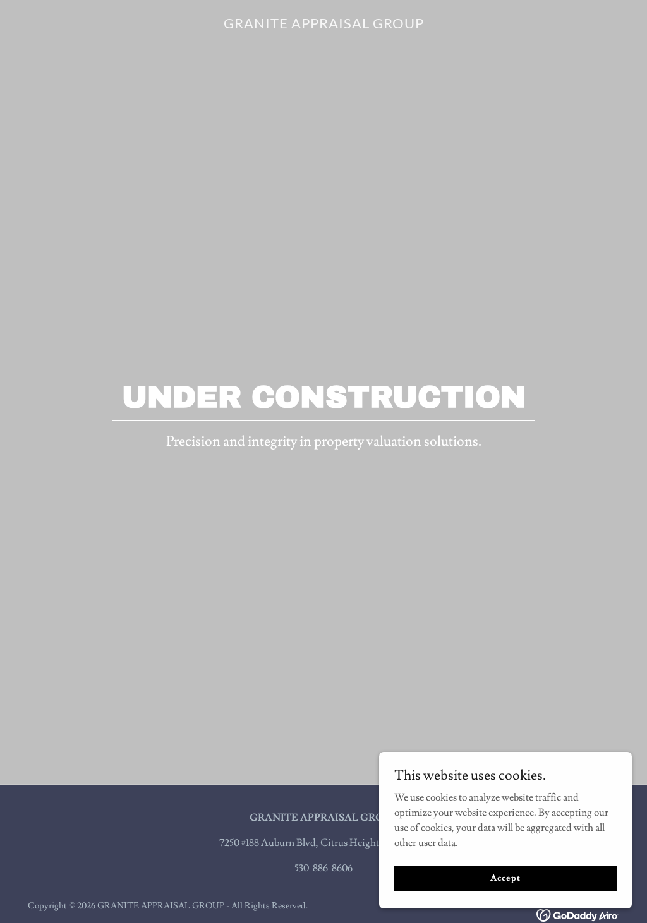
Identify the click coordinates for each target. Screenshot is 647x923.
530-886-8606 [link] (323, 868)
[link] (324, 25)
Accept (505, 877)
